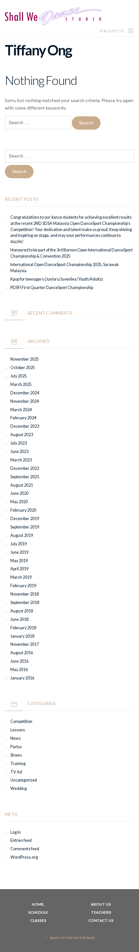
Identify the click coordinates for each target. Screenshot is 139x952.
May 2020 (19, 501)
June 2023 (19, 451)
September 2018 (24, 602)
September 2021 (24, 476)
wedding (18, 788)
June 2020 (19, 493)
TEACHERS (101, 912)
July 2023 (18, 443)
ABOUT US (101, 904)
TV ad (16, 772)
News (15, 738)
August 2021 (21, 485)
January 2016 (22, 678)
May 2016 (19, 669)
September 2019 (24, 527)
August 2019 (21, 535)
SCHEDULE (38, 912)
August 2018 (21, 611)
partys (16, 746)
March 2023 (21, 460)
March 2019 (21, 577)
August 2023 (21, 434)
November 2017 (24, 644)
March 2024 (21, 409)
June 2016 (19, 661)
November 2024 (24, 401)
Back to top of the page (72, 938)
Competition (21, 721)
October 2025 (22, 367)
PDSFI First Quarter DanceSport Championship (51, 287)
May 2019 (19, 560)
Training (18, 763)
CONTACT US (100, 920)
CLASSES (38, 920)
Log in (15, 832)
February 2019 (23, 585)
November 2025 (24, 359)
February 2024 (23, 417)
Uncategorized (23, 780)
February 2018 (23, 627)
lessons (17, 729)
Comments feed (24, 848)
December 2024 (24, 392)
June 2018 (19, 619)
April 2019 (19, 568)
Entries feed (21, 840)
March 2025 (21, 384)
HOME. (38, 904)
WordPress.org (24, 857)
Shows (16, 755)
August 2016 (21, 652)
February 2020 (23, 510)
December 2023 (24, 426)
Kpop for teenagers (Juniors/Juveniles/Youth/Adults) (56, 279)
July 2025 (18, 376)
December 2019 (24, 518)
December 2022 (24, 468)
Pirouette (113, 31)
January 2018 (22, 636)
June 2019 (19, 552)
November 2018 (24, 594)
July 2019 (18, 543)
